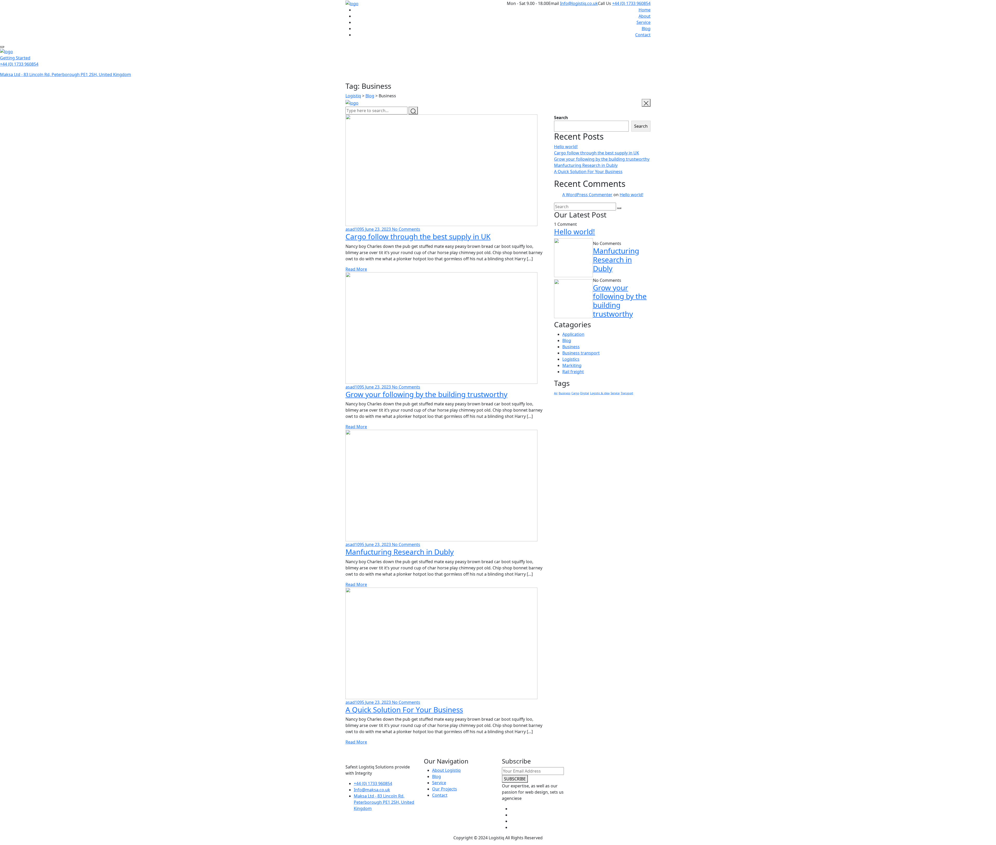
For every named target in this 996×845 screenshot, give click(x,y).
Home (645, 10)
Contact (643, 35)
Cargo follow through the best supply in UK (417, 236)
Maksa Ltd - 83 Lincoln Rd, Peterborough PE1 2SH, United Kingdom (65, 74)
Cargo (575, 393)
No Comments (406, 229)
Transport (627, 393)
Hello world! (566, 146)
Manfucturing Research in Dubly (399, 552)
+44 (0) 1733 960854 (631, 3)
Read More (356, 269)
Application (573, 334)
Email (553, 3)
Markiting (572, 365)
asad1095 (355, 229)
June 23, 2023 (378, 229)
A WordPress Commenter (587, 194)
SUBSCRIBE (515, 779)
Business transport (581, 353)
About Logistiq (446, 770)
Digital (584, 393)
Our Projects (444, 789)
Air (556, 393)
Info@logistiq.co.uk (579, 3)
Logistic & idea (600, 393)
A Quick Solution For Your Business (404, 709)
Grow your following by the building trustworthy (426, 394)
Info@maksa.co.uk (372, 790)
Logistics (570, 359)
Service (644, 22)
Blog (646, 28)
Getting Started (15, 58)
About (645, 16)
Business (571, 347)
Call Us (604, 3)
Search (561, 117)
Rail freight (573, 371)
